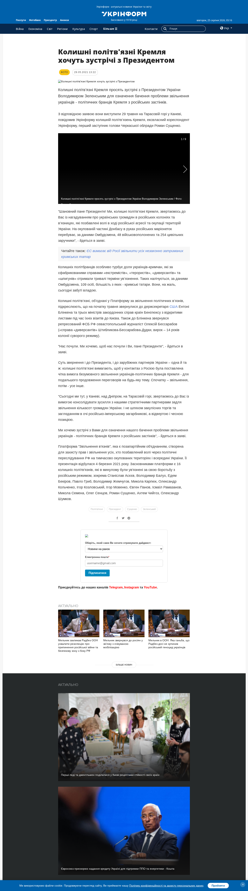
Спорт (94, 29)
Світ (50, 29)
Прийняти (218, 885)
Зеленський (149, 509)
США (174, 307)
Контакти (151, 29)
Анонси (64, 20)
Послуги (21, 20)
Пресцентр (50, 20)
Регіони (62, 29)
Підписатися (97, 572)
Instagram (131, 587)
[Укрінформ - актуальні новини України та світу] (124, 13)
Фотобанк (35, 20)
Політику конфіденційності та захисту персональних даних (166, 885)
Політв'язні (97, 509)
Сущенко (132, 509)
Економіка (35, 29)
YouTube (150, 587)
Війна (20, 29)
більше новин (124, 665)
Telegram (116, 587)
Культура (78, 29)
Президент (115, 509)
